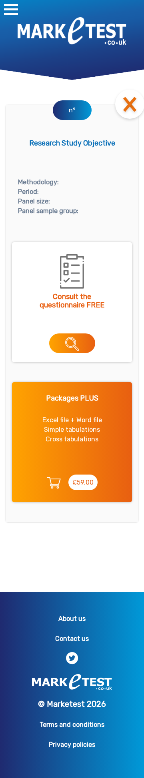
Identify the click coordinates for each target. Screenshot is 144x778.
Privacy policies (72, 744)
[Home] (72, 30)
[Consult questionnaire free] (72, 343)
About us (72, 618)
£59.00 (83, 482)
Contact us (72, 638)
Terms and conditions (72, 724)
